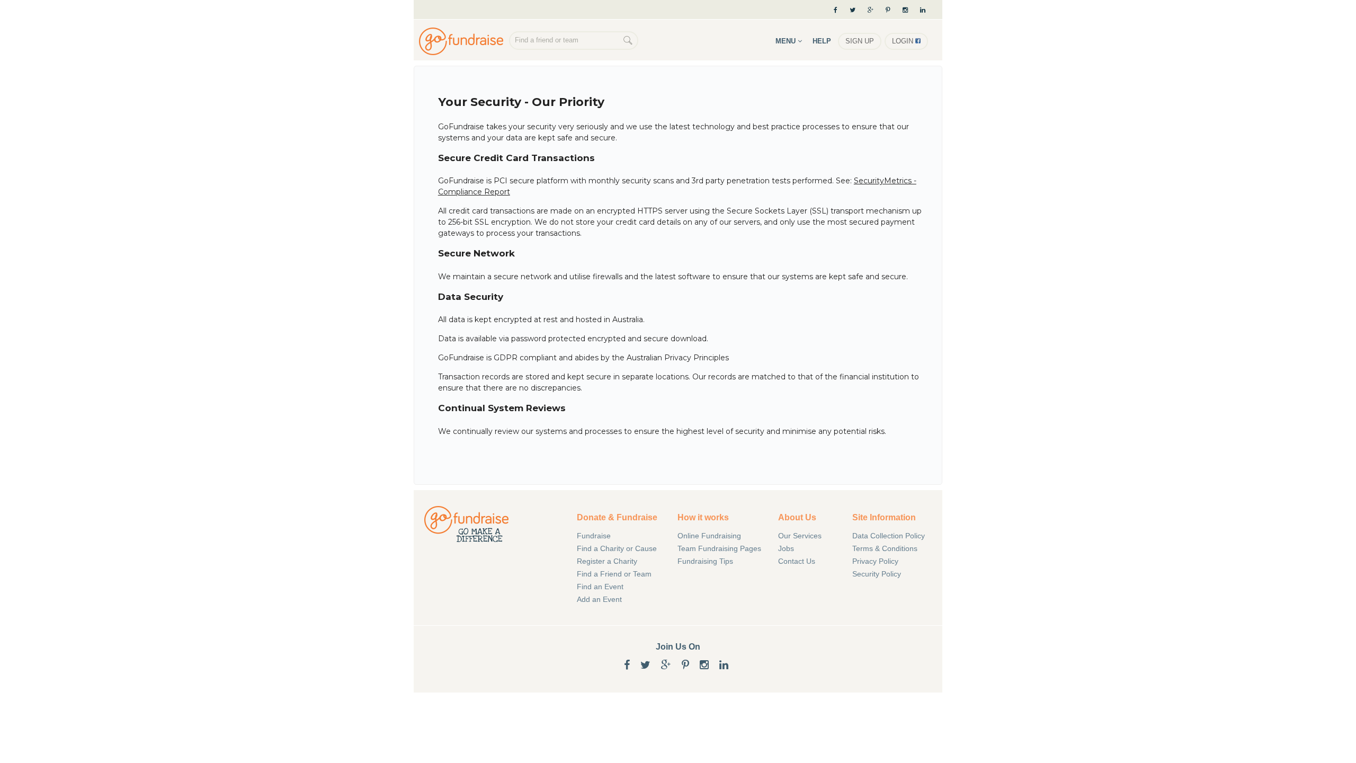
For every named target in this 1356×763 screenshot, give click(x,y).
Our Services (800, 535)
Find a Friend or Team (614, 574)
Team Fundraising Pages (719, 548)
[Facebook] (835, 10)
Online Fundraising (464, 41)
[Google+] (870, 10)
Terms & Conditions (884, 548)
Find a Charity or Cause (617, 548)
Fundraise (594, 535)
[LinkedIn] (927, 10)
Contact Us (796, 561)
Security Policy (876, 574)
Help (822, 41)
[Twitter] (852, 10)
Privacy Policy (875, 561)
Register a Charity (607, 561)
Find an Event (600, 586)
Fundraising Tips (705, 561)
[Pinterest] (888, 10)
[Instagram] (905, 10)
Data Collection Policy (888, 535)
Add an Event (599, 599)
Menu (786, 41)
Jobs (786, 548)
